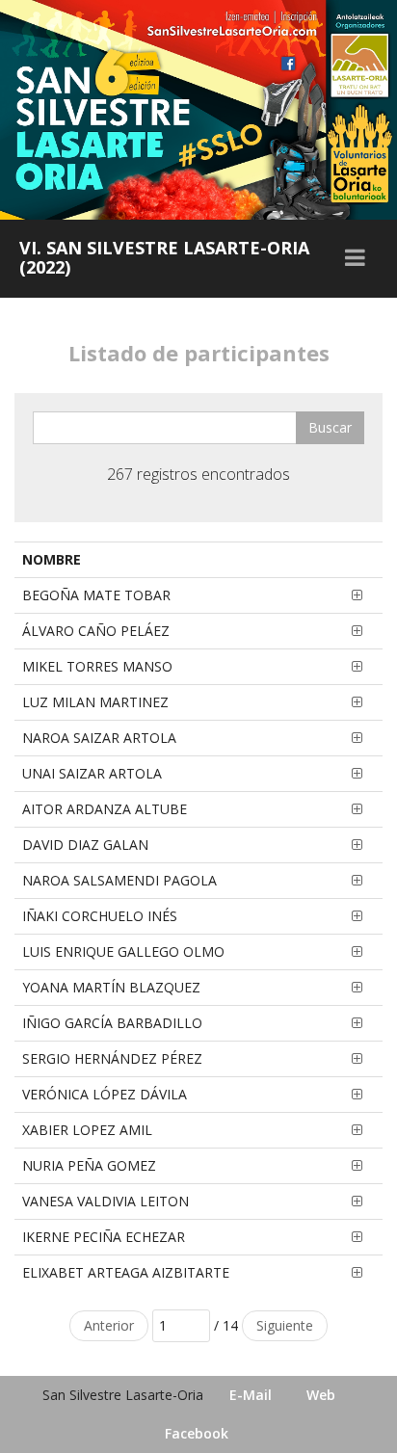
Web (320, 1395)
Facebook (196, 1433)
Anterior (109, 1325)
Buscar (330, 427)
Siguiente (284, 1325)
